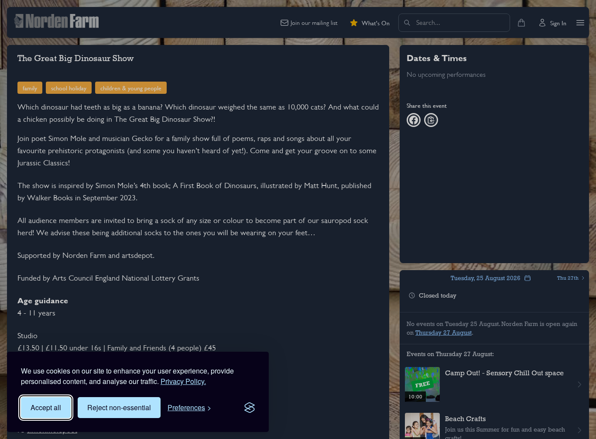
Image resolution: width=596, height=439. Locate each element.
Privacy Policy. (183, 381)
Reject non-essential (119, 407)
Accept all (46, 407)
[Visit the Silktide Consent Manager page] (249, 407)
